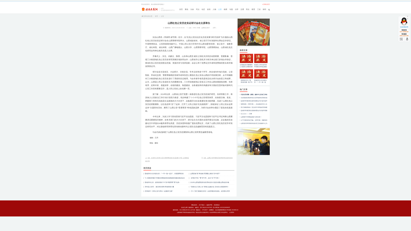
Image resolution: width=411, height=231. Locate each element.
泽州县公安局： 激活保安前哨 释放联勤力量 (159, 187)
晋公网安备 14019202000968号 (221, 207)
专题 (231, 9)
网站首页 (267, 4)
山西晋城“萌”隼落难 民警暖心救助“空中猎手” (205, 173)
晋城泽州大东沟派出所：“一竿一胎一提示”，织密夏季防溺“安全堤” (164, 174)
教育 (253, 9)
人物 (214, 9)
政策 (209, 9)
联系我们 (217, 205)
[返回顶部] (407, 39)
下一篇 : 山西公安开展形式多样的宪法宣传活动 (217, 158)
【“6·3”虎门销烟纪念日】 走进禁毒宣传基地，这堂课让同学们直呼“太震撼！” (210, 191)
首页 (181, 9)
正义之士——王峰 (246, 114)
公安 (220, 9)
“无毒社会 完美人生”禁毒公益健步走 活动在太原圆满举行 (209, 187)
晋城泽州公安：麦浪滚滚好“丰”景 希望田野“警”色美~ (162, 182)
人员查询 (231, 212)
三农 (259, 9)
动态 (203, 9)
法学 (236, 9)
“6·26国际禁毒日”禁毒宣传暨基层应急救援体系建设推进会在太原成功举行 (165, 178)
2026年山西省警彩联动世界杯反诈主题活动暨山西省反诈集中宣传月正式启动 (209, 183)
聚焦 (186, 9)
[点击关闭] (407, 18)
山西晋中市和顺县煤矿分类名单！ (251, 117)
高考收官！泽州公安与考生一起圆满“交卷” (159, 191)
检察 (225, 9)
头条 (192, 9)
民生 (247, 9)
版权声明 (209, 205)
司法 (197, 9)
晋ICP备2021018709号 (206, 207)
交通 (242, 9)
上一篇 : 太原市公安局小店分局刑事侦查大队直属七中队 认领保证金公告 (167, 159)
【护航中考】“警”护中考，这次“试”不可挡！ (205, 178)
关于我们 (202, 205)
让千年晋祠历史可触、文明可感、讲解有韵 (254, 120)
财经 (264, 9)
